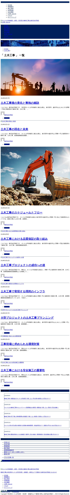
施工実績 (10, 8)
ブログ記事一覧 (9, 457)
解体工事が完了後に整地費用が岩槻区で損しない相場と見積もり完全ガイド (27, 416)
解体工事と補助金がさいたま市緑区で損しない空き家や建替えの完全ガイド (27, 398)
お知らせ (7, 442)
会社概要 (10, 12)
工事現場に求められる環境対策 (20, 344)
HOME (10, 5)
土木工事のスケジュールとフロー (21, 212)
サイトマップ (12, 17)
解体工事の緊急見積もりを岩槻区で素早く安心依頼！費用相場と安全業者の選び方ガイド (31, 434)
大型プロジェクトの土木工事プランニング (27, 317)
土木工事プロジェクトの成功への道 (23, 265)
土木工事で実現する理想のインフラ (23, 291)
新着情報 (7, 446)
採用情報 (10, 10)
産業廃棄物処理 (9, 450)
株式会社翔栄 (9, 115)
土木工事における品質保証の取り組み (24, 238)
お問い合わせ (12, 14)
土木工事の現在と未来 (14, 129)
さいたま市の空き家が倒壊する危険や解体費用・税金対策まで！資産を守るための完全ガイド (33, 425)
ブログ (10, 15)
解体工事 (7, 454)
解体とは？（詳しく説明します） (14, 452)
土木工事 (7, 118)
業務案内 (10, 6)
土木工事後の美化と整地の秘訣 (20, 102)
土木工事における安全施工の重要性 (23, 370)
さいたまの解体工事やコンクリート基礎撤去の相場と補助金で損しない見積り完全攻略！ (31, 407)
